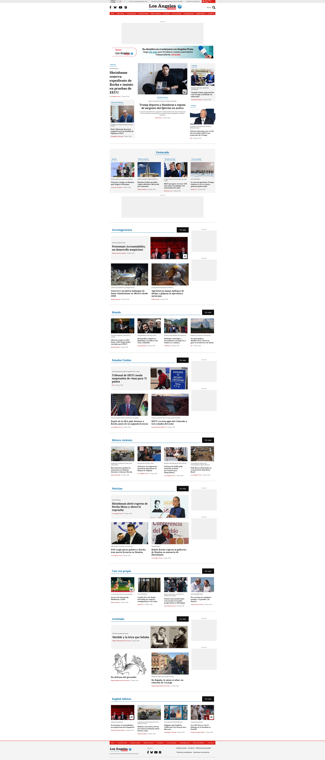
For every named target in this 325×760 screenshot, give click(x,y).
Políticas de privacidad (203, 748)
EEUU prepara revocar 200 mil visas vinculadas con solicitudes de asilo (175, 186)
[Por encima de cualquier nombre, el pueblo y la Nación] (202, 584)
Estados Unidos (143, 13)
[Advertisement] (162, 33)
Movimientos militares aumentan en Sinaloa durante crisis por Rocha (121, 470)
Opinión (114, 159)
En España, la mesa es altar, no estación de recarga (167, 681)
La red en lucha (131, 13)
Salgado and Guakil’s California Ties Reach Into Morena (175, 727)
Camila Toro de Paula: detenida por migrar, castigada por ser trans (164, 1)
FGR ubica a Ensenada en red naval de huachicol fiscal (201, 470)
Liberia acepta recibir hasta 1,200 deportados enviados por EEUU (121, 342)
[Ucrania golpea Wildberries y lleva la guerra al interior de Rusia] (202, 325)
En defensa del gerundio (123, 677)
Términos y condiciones (184, 752)
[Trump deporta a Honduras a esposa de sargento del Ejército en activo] (162, 78)
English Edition (200, 13)
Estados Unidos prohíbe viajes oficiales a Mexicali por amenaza (148, 184)
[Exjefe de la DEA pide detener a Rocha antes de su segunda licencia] (129, 405)
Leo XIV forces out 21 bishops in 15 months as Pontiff (200, 727)
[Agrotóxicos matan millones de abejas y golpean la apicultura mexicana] (170, 274)
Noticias (113, 65)
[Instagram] (126, 7)
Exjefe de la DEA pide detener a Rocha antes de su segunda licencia (129, 422)
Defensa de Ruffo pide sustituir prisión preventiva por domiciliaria (173, 469)
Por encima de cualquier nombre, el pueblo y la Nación (201, 599)
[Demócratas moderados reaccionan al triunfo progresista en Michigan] (175, 584)
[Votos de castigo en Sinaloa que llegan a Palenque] (122, 169)
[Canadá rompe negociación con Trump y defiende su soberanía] (202, 77)
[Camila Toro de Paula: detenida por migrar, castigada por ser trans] (149, 584)
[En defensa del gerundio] (129, 663)
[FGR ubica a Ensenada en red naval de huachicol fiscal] (202, 453)
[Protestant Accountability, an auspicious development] (122, 712)
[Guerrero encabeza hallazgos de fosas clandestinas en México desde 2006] (129, 274)
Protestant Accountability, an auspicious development (197, 1)
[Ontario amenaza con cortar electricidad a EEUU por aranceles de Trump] (202, 116)
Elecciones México (117, 102)
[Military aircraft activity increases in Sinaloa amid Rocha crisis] (149, 712)
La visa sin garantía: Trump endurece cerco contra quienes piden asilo (202, 184)
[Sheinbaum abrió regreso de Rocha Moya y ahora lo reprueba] (169, 507)
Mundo (116, 312)
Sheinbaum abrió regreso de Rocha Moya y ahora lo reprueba (128, 1)
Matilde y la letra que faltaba (130, 637)
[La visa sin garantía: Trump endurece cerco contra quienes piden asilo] (202, 169)
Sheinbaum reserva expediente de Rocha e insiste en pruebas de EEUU (121, 82)
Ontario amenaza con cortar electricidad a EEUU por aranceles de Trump (202, 133)
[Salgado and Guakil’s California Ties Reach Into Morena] (175, 712)
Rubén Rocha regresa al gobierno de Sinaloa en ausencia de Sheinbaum (168, 552)
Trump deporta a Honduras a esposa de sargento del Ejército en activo (162, 106)
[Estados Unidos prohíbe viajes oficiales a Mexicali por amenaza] (149, 169)
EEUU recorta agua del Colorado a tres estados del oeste (169, 422)
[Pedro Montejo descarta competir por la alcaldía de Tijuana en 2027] (122, 114)
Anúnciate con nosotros (201, 752)
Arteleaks (166, 13)
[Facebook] (110, 7)
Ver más (182, 230)
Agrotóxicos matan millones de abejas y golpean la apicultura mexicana (167, 293)
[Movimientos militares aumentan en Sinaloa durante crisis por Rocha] (122, 453)
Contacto (211, 13)
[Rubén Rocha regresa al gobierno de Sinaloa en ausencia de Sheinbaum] (170, 533)
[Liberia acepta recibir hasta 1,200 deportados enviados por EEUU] (122, 325)
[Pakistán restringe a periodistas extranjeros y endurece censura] (175, 325)
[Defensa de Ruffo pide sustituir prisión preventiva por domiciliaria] (175, 453)
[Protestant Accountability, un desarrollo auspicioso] (169, 248)
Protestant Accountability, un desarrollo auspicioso (129, 248)
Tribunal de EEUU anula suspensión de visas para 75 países (129, 378)
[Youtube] (120, 7)
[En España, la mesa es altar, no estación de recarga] (170, 663)
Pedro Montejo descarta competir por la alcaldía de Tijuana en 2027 (122, 131)
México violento (156, 13)
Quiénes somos (181, 748)
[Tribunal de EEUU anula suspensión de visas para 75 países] (169, 378)
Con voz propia (176, 13)
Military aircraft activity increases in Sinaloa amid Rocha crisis (148, 729)
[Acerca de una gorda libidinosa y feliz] (122, 584)
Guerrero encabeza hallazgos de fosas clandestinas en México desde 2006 (129, 293)
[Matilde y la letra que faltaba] (169, 637)
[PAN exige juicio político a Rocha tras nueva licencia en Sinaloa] (129, 533)
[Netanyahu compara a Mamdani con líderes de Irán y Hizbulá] (149, 325)
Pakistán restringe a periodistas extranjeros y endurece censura (175, 340)
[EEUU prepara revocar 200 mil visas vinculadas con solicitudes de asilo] (175, 169)
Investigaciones (189, 13)
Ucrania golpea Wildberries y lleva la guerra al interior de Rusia (202, 340)
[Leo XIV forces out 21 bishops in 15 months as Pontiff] (202, 712)
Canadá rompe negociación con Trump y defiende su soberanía (202, 94)
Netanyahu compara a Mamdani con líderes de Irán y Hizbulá (148, 340)
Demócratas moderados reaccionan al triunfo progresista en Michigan (174, 601)
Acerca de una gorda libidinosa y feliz (119, 598)
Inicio (112, 13)
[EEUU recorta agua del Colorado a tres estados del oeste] (170, 405)
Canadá (194, 66)
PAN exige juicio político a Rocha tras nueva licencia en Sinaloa (128, 551)
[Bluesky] (115, 7)
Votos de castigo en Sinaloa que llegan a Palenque (122, 183)
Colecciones (120, 13)
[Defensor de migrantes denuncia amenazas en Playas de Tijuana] (149, 453)
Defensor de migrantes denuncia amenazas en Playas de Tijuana (147, 468)
